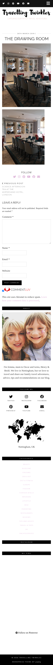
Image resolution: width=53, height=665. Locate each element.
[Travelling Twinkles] (26, 16)
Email (6, 259)
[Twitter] (4, 3)
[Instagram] (8, 3)
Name (6, 248)
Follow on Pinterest (28, 632)
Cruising (26, 472)
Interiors (26, 497)
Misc (26, 505)
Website (6, 270)
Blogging (26, 468)
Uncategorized (26, 533)
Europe (26, 485)
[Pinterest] (13, 3)
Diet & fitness (26, 481)
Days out (26, 476)
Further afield (26, 493)
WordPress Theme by (26, 662)
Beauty (26, 464)
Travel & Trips (26, 525)
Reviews (26, 517)
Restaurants (27, 513)
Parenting (26, 509)
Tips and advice (26, 521)
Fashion (26, 489)
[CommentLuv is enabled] (17, 291)
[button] (49, 3)
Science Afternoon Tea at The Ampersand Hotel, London (13, 189)
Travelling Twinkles (30, 658)
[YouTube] (18, 3)
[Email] (28, 3)
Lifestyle (26, 501)
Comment (8, 217)
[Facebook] (23, 3)
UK (26, 529)
